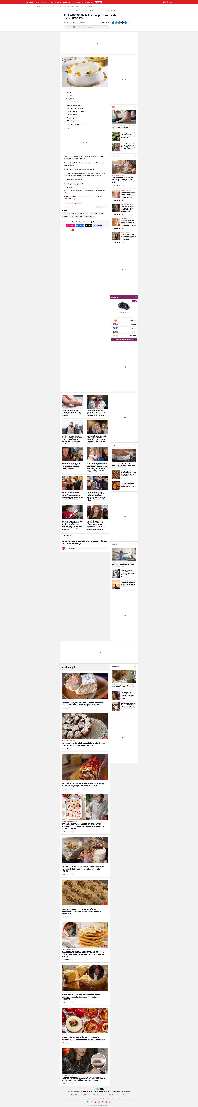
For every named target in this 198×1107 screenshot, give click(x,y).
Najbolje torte (99, 213)
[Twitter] (91, 1101)
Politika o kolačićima (106, 1098)
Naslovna (66, 10)
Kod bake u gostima (74, 203)
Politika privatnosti (116, 1098)
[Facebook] (87, 1101)
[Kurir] (72, 1095)
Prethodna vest (71, 207)
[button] (105, 22)
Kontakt (99, 1098)
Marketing (75, 1098)
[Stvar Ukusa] (125, 1095)
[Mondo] (78, 1095)
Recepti (72, 10)
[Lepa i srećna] (30, 2)
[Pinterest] (95, 1101)
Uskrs (81, 216)
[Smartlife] (104, 1095)
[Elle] (89, 1095)
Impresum (81, 1098)
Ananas (74, 213)
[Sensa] (111, 1095)
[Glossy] (99, 1095)
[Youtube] (102, 1101)
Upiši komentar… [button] (71, 548)
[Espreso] (84, 1095)
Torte (91, 213)
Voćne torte (66, 213)
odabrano (65, 216)
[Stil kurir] (94, 1095)
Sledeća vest (99, 207)
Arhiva (123, 1098)
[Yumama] (118, 1095)
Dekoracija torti (82, 213)
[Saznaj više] (135, 107)
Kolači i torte (79, 10)
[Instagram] (99, 1101)
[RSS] (110, 1101)
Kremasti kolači (89, 216)
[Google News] (106, 1101)
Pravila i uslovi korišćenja (90, 1098)
